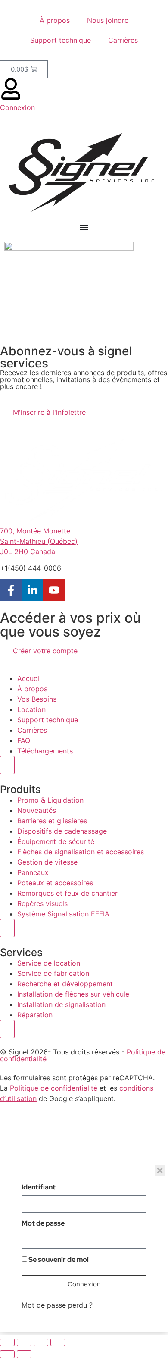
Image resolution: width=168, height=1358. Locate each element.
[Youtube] (54, 590)
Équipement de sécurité (55, 841)
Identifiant (39, 1188)
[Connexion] (11, 89)
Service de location (48, 963)
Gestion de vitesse (47, 862)
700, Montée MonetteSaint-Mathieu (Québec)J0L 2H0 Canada (39, 541)
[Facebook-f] (11, 590)
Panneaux (33, 872)
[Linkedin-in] (32, 590)
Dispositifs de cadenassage (62, 831)
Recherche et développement (65, 983)
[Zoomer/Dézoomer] (7, 1342)
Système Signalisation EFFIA (63, 914)
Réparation (35, 1014)
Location (31, 709)
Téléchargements (45, 750)
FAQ (23, 740)
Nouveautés (36, 810)
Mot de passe (43, 1224)
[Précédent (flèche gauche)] (7, 1354)
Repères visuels (42, 903)
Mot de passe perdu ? (57, 1305)
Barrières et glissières (52, 820)
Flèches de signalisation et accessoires (80, 851)
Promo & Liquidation (50, 800)
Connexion (17, 107)
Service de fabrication (53, 973)
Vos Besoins (36, 699)
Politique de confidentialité (53, 1088)
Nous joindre (107, 20)
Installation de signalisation (61, 1004)
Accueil (29, 678)
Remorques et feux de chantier (67, 893)
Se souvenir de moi (58, 1260)
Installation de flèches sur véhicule (73, 994)
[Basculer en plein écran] (24, 1342)
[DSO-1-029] (69, 248)
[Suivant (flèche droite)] (24, 1354)
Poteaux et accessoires (55, 882)
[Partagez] (41, 1342)
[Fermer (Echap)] (57, 1342)
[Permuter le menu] (84, 227)
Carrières (123, 40)
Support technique (60, 40)
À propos (55, 20)
